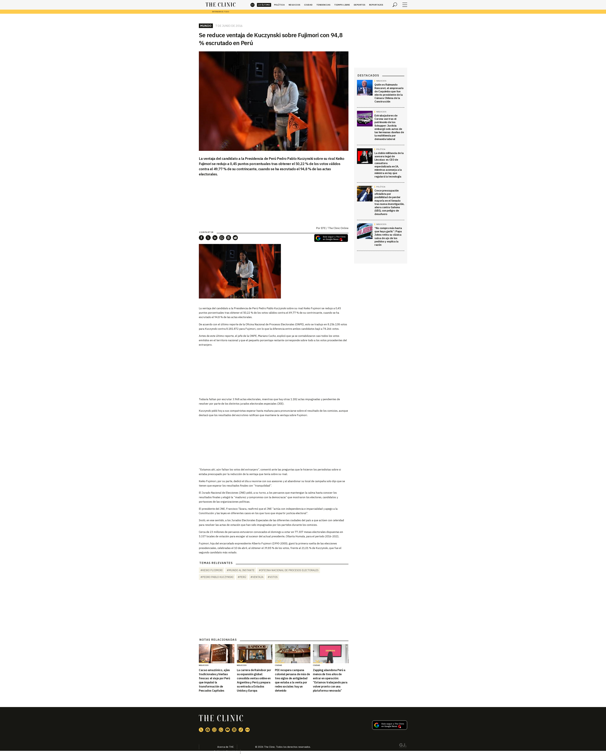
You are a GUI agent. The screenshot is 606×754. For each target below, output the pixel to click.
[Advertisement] (273, 372)
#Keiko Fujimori (211, 570)
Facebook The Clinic (207, 730)
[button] (201, 237)
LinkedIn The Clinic (234, 730)
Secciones (404, 5)
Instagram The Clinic (214, 730)
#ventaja (256, 577)
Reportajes (376, 4)
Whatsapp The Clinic (221, 730)
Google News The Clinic (247, 730)
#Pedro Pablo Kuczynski (216, 577)
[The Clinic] (220, 4)
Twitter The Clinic (201, 730)
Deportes (359, 4)
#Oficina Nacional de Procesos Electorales (288, 570)
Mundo (206, 26)
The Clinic (252, 5)
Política (279, 4)
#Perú (242, 577)
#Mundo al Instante (241, 570)
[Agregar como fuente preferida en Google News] (389, 728)
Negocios (294, 4)
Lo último (264, 4)
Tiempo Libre (342, 4)
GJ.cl (403, 746)
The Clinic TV (227, 730)
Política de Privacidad (225, 751)
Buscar (395, 5)
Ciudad (308, 4)
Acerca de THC (225, 746)
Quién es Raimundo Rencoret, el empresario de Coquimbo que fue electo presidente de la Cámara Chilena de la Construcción (388, 93)
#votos (273, 577)
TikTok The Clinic (241, 730)
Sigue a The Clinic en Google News (331, 238)
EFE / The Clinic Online (334, 228)
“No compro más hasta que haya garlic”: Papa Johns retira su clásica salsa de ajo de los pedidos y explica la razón (388, 236)
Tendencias (323, 4)
